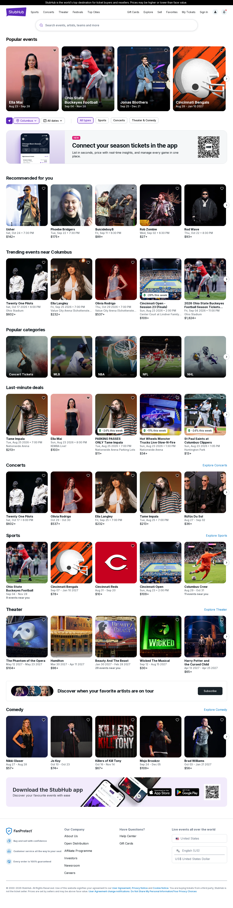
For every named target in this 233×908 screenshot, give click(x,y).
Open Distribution (76, 843)
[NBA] (116, 357)
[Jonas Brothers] (143, 78)
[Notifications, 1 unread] (224, 12)
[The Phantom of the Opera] (27, 642)
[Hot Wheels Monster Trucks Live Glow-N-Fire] (160, 424)
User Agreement (121, 888)
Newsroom (72, 865)
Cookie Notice (161, 888)
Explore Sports (216, 535)
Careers (69, 873)
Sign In (204, 12)
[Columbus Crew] (205, 568)
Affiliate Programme (78, 851)
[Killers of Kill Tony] (116, 742)
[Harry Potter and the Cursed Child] (205, 644)
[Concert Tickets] (27, 357)
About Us (71, 836)
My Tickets (188, 12)
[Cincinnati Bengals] (199, 78)
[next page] (226, 79)
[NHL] (205, 357)
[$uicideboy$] (116, 211)
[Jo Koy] (71, 742)
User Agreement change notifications (109, 891)
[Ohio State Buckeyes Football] (88, 78)
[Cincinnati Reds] (116, 568)
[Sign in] (215, 12)
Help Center (128, 836)
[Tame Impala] (27, 422)
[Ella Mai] (32, 78)
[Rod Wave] (205, 211)
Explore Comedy (215, 709)
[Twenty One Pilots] (27, 287)
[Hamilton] (71, 642)
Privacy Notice (140, 888)
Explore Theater (215, 609)
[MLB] (71, 357)
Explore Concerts (215, 465)
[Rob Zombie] (160, 211)
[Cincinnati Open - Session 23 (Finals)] (160, 289)
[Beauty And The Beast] (116, 642)
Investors (70, 858)
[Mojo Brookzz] (160, 742)
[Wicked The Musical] (160, 642)
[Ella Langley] (71, 287)
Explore (148, 12)
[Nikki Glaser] (27, 742)
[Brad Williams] (205, 742)
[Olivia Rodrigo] (116, 287)
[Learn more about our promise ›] (19, 831)
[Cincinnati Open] (160, 568)
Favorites (172, 12)
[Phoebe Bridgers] (71, 211)
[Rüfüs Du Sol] (205, 498)
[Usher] (27, 211)
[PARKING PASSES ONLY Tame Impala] (116, 424)
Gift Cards (133, 12)
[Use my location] (9, 120)
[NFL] (160, 357)
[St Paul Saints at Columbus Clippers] (205, 424)
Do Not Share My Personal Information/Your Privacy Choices (163, 891)
